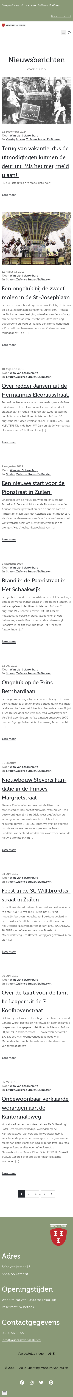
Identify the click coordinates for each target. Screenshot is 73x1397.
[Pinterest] (51, 1382)
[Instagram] (31, 1382)
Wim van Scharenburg (24, 135)
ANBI (51, 1353)
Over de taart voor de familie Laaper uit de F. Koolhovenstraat (36, 1002)
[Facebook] (22, 1382)
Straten (20, 139)
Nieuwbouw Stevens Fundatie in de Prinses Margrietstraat (34, 789)
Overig (10, 139)
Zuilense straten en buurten (43, 139)
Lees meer (9, 194)
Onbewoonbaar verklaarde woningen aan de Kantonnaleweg (35, 1108)
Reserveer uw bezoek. (18, 1307)
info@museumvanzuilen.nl (21, 1340)
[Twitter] (41, 1382)
